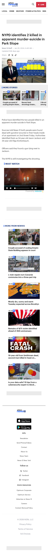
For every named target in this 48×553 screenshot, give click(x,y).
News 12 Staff (7, 48)
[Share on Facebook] (9, 55)
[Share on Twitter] (12, 55)
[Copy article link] (16, 55)
